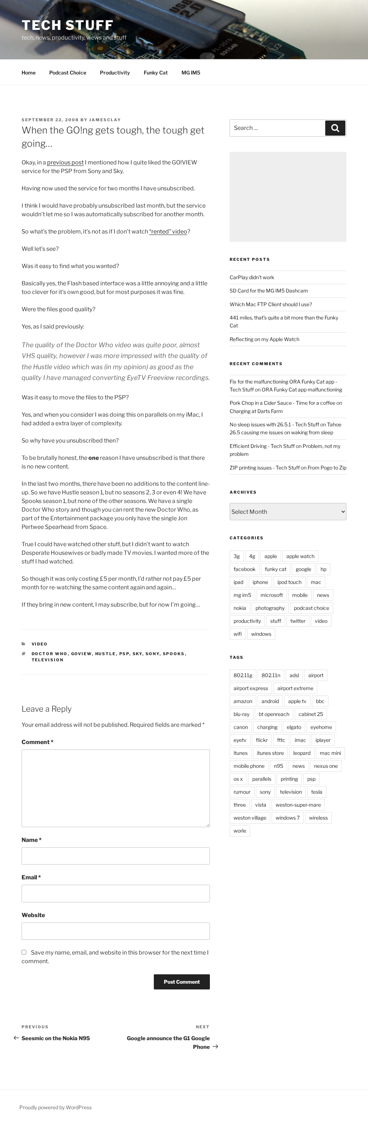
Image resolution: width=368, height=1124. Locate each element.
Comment (38, 742)
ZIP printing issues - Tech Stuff (265, 467)
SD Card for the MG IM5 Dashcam (269, 290)
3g (237, 556)
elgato (294, 727)
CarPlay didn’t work (252, 277)
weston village (250, 818)
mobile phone (249, 766)
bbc (320, 701)
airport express (251, 688)
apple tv (297, 701)
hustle (105, 653)
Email (31, 877)
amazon (243, 701)
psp (124, 653)
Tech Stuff (68, 25)
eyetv (240, 740)
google (303, 569)
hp (323, 569)
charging (267, 727)
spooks (174, 653)
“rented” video (168, 231)
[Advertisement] (288, 197)
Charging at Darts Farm (256, 411)
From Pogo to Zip (327, 467)
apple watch (300, 556)
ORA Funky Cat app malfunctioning (302, 389)
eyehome (321, 727)
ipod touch (289, 582)
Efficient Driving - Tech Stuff (262, 446)
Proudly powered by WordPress (55, 1107)
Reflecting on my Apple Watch (264, 339)
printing (289, 779)
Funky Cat (156, 72)
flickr (262, 740)
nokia (240, 608)
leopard (301, 753)
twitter (297, 621)
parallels (261, 779)
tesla (316, 792)
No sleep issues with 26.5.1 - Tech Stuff (274, 424)
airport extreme (295, 688)
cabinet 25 (311, 714)
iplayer (323, 740)
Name (32, 840)
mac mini (330, 753)
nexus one (326, 766)
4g (252, 556)
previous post (65, 162)
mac (316, 582)
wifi (238, 634)
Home (29, 72)
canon (241, 727)
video (40, 644)
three (240, 805)
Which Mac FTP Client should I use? (271, 304)
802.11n (271, 675)
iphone (260, 582)
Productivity (115, 72)
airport (315, 675)
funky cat (275, 569)
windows (261, 634)
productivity (247, 621)
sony (153, 653)
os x (238, 779)
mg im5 (242, 595)
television (48, 659)
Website (33, 915)
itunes (241, 753)
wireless (318, 818)
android (270, 701)
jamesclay (105, 119)
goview (81, 653)
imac (300, 740)
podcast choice (311, 608)
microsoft (272, 595)
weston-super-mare (298, 805)
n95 (278, 766)
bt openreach (274, 714)
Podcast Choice (67, 72)
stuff (275, 621)
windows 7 (288, 818)
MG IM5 (190, 72)
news (323, 595)
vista (260, 805)
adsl (294, 675)
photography (270, 608)
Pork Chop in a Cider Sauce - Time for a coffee (282, 403)
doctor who (50, 653)
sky (137, 653)
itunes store (270, 753)
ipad (238, 582)
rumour (242, 792)
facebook (245, 569)
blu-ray (241, 714)
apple (270, 556)
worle (240, 831)
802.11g (243, 675)
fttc (281, 740)
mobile (300, 595)
